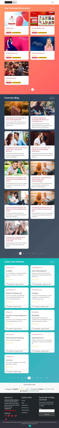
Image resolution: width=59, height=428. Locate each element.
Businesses (25, 405)
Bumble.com (35, 312)
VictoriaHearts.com (37, 334)
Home (23, 400)
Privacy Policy (25, 410)
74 (29, 378)
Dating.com (10, 28)
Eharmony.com (10, 334)
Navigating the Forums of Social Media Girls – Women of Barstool (16, 149)
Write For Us (25, 407)
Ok (30, 425)
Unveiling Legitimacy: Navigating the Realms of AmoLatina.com (40, 119)
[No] (57, 424)
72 (22, 378)
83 (47, 378)
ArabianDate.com (12, 53)
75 (33, 378)
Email (40, 408)
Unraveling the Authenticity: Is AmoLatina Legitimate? (16, 119)
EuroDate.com (10, 356)
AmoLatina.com (11, 78)
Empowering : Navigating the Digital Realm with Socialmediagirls (41, 179)
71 (18, 378)
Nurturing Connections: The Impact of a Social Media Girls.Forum (41, 149)
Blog (23, 403)
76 (36, 378)
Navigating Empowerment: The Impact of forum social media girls (42, 209)
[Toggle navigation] (53, 2)
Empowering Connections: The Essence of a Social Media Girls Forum (16, 179)
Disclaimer (24, 412)
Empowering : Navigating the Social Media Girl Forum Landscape (15, 239)
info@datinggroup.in (10, 410)
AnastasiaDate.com (38, 53)
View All (52, 8)
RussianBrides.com (38, 28)
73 (25, 378)
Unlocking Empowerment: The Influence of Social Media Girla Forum (16, 209)
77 (40, 378)
